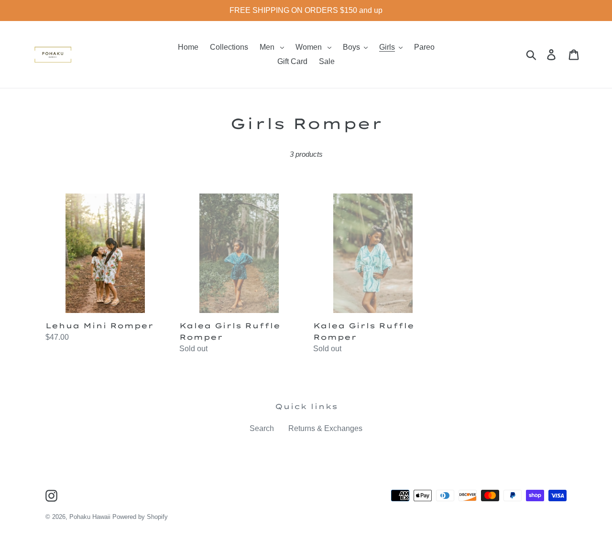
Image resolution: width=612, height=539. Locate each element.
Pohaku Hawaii (89, 516)
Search (262, 428)
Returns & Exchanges (325, 428)
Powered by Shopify (140, 516)
